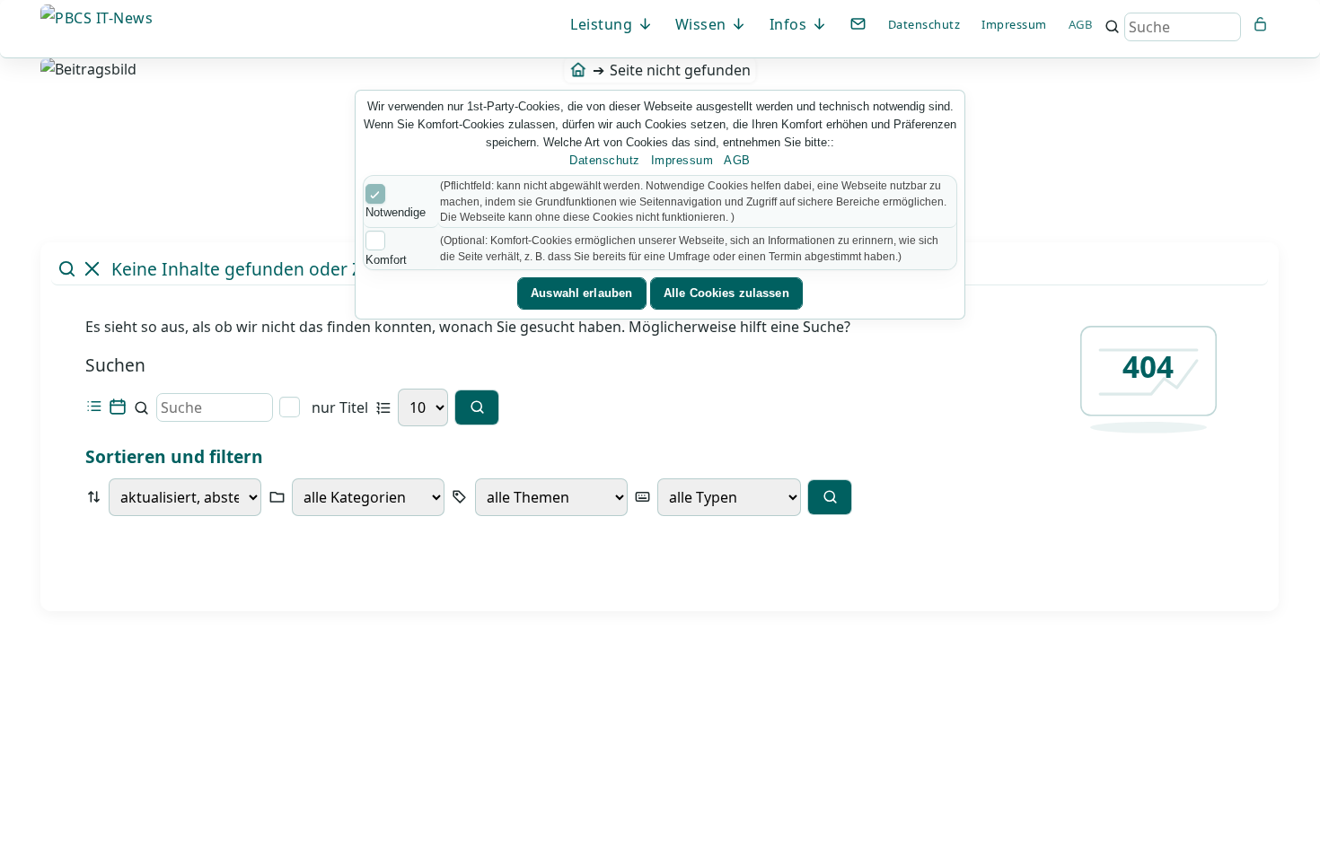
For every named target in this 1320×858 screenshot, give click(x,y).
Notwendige (395, 212)
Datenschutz (924, 24)
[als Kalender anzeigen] (117, 407)
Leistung (603, 24)
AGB (1081, 24)
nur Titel (337, 407)
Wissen (703, 24)
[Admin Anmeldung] (1260, 24)
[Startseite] (577, 70)
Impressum (1014, 24)
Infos (790, 24)
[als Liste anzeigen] (93, 407)
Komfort (386, 260)
